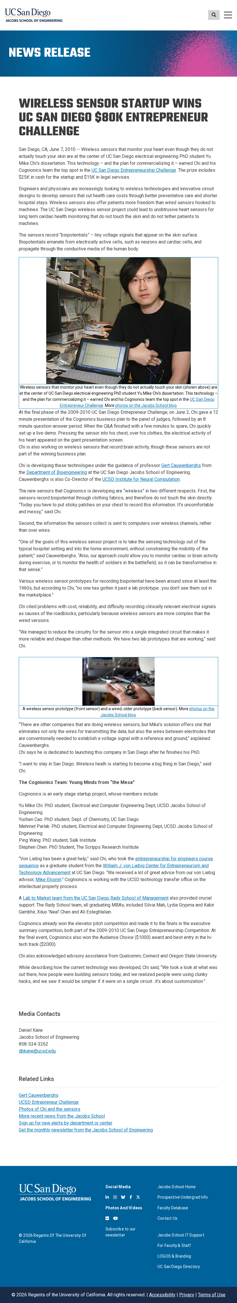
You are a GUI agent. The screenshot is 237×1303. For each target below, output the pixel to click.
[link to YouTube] (115, 1218)
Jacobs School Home (177, 1186)
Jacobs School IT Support (181, 1235)
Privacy (186, 1295)
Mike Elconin (48, 879)
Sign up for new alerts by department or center (65, 1123)
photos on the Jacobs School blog (146, 405)
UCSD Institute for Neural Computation (141, 479)
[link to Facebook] (131, 1197)
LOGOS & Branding (174, 1256)
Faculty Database (173, 1208)
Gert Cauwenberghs (181, 465)
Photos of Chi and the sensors (49, 1109)
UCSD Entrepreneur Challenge (49, 1102)
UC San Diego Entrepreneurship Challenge (134, 170)
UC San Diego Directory (179, 1266)
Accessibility (162, 1295)
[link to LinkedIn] (107, 1197)
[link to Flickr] (107, 1218)
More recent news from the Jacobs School (62, 1116)
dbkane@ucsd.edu (37, 1051)
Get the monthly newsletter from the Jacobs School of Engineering (86, 1130)
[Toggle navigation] (228, 15)
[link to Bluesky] (123, 1197)
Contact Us (167, 1218)
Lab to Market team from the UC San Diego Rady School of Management (96, 898)
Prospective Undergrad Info (183, 1197)
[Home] (33, 15)
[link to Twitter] (138, 1197)
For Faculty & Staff (174, 1245)
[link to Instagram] (115, 1197)
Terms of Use (211, 1295)
